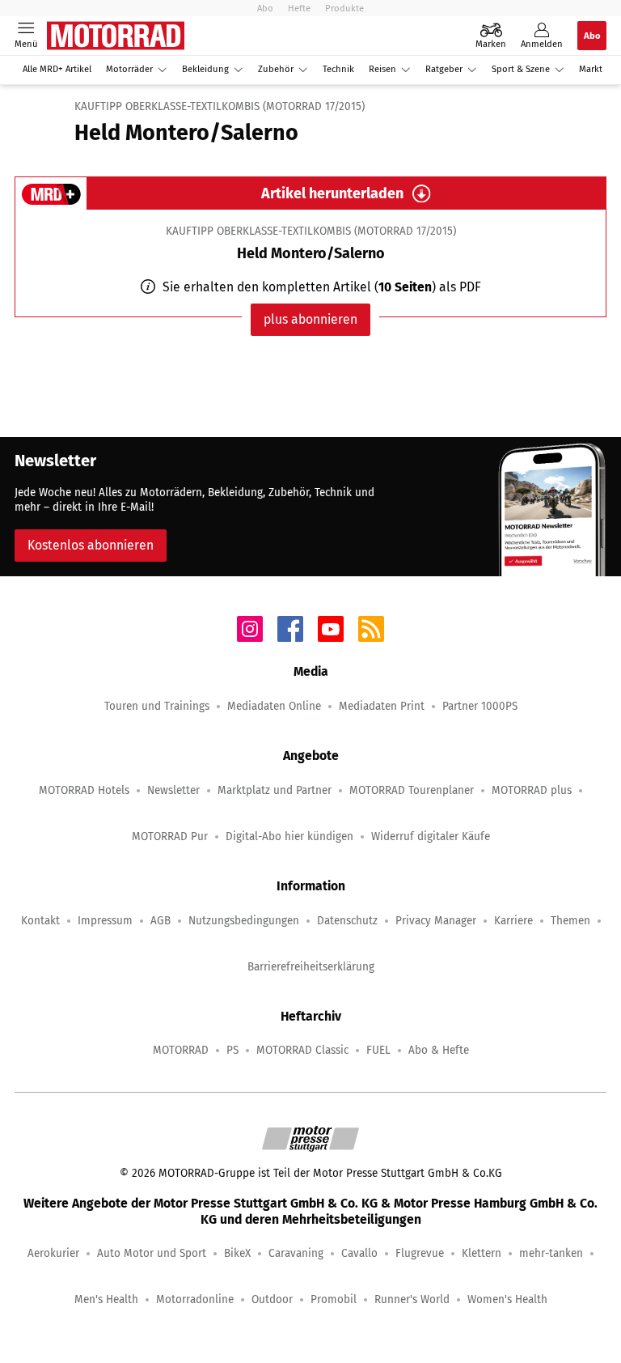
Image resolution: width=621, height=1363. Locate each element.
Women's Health (507, 1299)
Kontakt (40, 921)
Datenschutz (347, 921)
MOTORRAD (181, 1050)
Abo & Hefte (438, 1050)
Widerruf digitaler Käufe (430, 836)
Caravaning (295, 1253)
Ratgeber (444, 69)
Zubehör (276, 69)
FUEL (378, 1050)
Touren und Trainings (156, 706)
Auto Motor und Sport (151, 1253)
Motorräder (129, 69)
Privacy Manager (435, 921)
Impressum (105, 921)
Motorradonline (195, 1299)
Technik (338, 69)
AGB (160, 921)
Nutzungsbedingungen (243, 921)
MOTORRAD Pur (170, 836)
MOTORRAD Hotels (84, 790)
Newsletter (173, 790)
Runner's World (412, 1299)
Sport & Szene (521, 69)
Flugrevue (419, 1253)
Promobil (333, 1299)
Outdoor (272, 1299)
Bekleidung (205, 69)
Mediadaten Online (274, 706)
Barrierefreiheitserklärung (310, 967)
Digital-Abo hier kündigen (289, 836)
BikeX (237, 1253)
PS (232, 1050)
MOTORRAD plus (532, 790)
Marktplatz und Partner (275, 790)
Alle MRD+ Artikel (57, 69)
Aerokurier (53, 1253)
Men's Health (106, 1299)
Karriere (513, 921)
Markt (590, 69)
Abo (265, 8)
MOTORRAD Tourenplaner (411, 790)
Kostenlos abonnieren (90, 545)
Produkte (344, 8)
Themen (570, 921)
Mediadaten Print (382, 706)
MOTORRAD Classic (302, 1050)
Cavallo (359, 1253)
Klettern (481, 1253)
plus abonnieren (310, 319)
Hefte (299, 8)
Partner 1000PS (480, 706)
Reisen (382, 69)
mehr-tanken (551, 1253)
